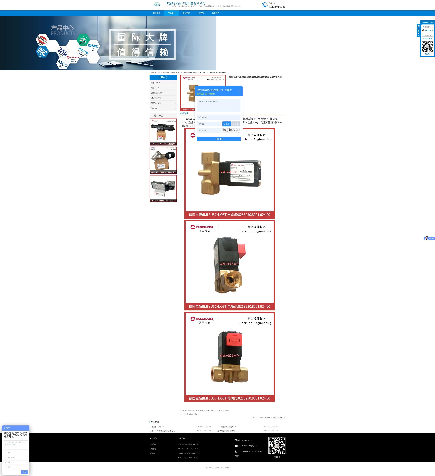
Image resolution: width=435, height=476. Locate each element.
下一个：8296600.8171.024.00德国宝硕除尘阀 (268, 417)
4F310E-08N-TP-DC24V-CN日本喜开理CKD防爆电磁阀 (197, 458)
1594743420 (429, 30)
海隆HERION (155, 88)
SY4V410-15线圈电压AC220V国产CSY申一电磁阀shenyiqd (199, 453)
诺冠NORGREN (156, 83)
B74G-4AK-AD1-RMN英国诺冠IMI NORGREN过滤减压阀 (198, 444)
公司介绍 (153, 444)
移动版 (227, 467)
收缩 (418, 30)
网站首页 (157, 13)
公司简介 (201, 13)
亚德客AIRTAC (156, 103)
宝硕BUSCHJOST (177, 72)
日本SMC (154, 108)
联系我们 (215, 13)
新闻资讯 (186, 13)
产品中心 (171, 13)
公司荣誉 (153, 449)
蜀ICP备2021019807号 (214, 467)
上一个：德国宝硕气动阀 (189, 414)
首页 (159, 72)
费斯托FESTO (156, 98)
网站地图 (153, 453)
